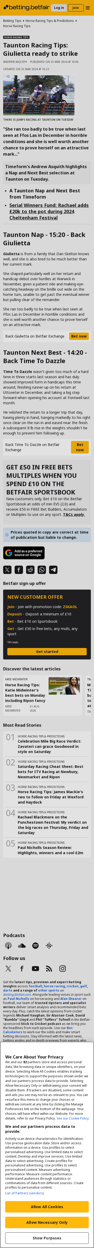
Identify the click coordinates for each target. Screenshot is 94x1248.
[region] (47, 1145)
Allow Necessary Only (47, 1222)
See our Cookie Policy (73, 1118)
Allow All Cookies (47, 1206)
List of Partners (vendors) (24, 1193)
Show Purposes (47, 1237)
